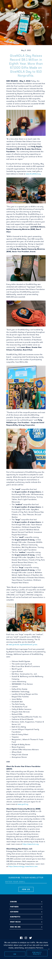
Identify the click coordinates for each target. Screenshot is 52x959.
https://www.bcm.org (31, 844)
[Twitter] (30, 938)
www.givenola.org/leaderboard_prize (23, 644)
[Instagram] (26, 938)
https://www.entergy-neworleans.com (23, 866)
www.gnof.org (23, 804)
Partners (14, 907)
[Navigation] (47, 14)
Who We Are (15, 927)
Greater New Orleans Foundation (13, 13)
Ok (15, 954)
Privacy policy (37, 953)
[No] (48, 949)
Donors (13, 902)
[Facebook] (21, 938)
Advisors (14, 912)
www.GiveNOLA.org (33, 174)
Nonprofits (15, 917)
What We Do (15, 922)
